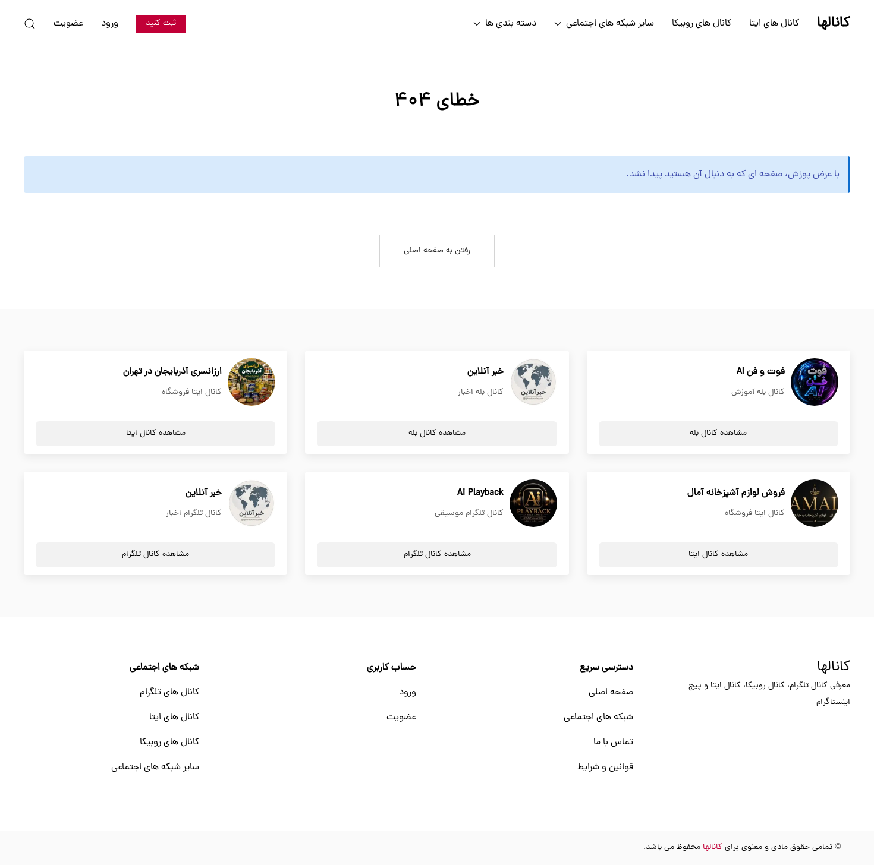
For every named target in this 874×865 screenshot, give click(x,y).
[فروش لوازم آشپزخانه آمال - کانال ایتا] (814, 504)
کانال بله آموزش (758, 392)
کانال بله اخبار (481, 392)
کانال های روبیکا (701, 24)
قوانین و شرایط (605, 767)
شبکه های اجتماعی (598, 718)
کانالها (833, 667)
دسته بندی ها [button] (510, 24)
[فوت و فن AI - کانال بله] (814, 382)
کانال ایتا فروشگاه (192, 392)
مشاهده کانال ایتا (156, 433)
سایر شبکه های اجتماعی (155, 767)
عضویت (68, 24)
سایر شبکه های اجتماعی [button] (610, 24)
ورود (109, 24)
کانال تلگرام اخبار (194, 513)
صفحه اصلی (611, 693)
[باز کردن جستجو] (30, 24)
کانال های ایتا (774, 24)
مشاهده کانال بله (718, 433)
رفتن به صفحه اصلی (437, 251)
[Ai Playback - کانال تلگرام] (533, 504)
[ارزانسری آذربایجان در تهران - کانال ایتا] (251, 382)
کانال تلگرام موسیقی (469, 513)
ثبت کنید (161, 23)
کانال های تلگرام (169, 693)
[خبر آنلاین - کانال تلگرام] (251, 504)
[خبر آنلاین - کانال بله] (533, 382)
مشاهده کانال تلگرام (437, 554)
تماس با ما (613, 742)
